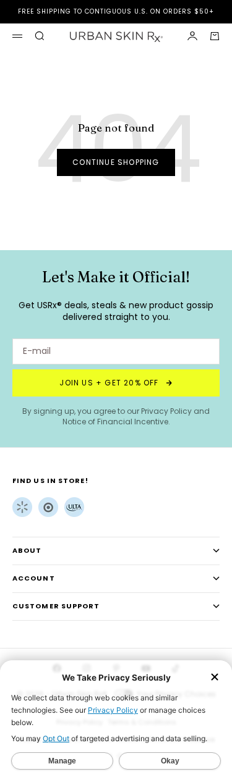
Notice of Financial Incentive (115, 421)
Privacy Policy (166, 411)
